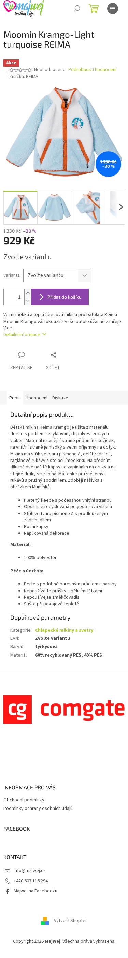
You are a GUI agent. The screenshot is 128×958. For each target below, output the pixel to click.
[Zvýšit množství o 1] (27, 293)
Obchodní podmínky (23, 800)
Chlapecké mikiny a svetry (64, 630)
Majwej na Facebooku (35, 891)
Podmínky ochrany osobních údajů (38, 808)
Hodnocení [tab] (36, 397)
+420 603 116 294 (31, 881)
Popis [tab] (15, 397)
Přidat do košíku (64, 297)
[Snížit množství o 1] (27, 301)
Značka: (23, 76)
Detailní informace (21, 334)
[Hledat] (77, 8)
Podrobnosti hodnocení (92, 70)
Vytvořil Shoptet (70, 921)
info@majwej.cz (30, 870)
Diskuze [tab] (60, 397)
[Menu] (112, 8)
